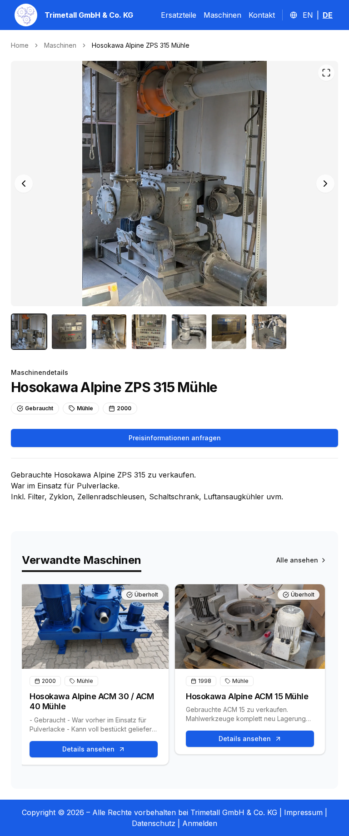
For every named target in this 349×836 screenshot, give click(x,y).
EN (308, 15)
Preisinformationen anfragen (175, 438)
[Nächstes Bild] (325, 183)
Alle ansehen (297, 560)
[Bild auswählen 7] (269, 332)
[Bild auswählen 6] (229, 332)
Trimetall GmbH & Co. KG (89, 15)
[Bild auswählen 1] (29, 332)
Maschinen (222, 15)
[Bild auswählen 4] (149, 332)
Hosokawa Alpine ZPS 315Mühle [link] (140, 45)
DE (328, 15)
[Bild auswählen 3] (109, 332)
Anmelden (199, 823)
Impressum (303, 812)
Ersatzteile (178, 15)
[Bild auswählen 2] (69, 332)
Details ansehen (88, 749)
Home (20, 45)
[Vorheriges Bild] (24, 183)
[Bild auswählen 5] (189, 332)
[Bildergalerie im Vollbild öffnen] (326, 73)
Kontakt (262, 15)
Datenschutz (153, 823)
